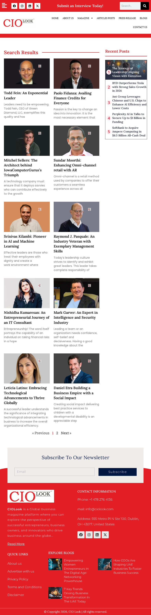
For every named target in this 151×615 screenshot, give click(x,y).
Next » (66, 433)
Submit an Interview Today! (80, 6)
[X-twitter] (37, 6)
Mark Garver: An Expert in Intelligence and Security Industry (76, 317)
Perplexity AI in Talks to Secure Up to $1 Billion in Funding (128, 117)
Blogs (143, 18)
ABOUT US (68, 18)
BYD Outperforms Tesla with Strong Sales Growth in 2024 (129, 86)
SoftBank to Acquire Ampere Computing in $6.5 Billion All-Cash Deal (128, 131)
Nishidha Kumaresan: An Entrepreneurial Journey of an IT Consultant (26, 317)
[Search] (145, 6)
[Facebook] (14, 6)
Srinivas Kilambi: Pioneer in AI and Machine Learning (25, 241)
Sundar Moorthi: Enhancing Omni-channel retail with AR (75, 165)
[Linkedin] (30, 6)
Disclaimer (15, 595)
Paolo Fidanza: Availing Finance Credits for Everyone (72, 98)
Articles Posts (106, 18)
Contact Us (140, 27)
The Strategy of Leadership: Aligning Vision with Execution (126, 72)
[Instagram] (22, 6)
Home (55, 18)
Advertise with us (20, 571)
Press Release (127, 18)
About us (14, 563)
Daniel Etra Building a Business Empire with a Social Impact (73, 393)
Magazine (83, 18)
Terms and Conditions (24, 587)
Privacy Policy (17, 579)
